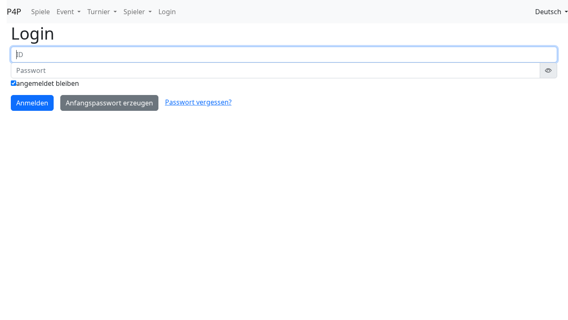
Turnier (99, 11)
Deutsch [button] (549, 11)
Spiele (40, 11)
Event (66, 11)
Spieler (135, 11)
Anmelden (32, 103)
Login (167, 11)
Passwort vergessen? (198, 102)
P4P (14, 11)
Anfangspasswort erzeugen (109, 103)
